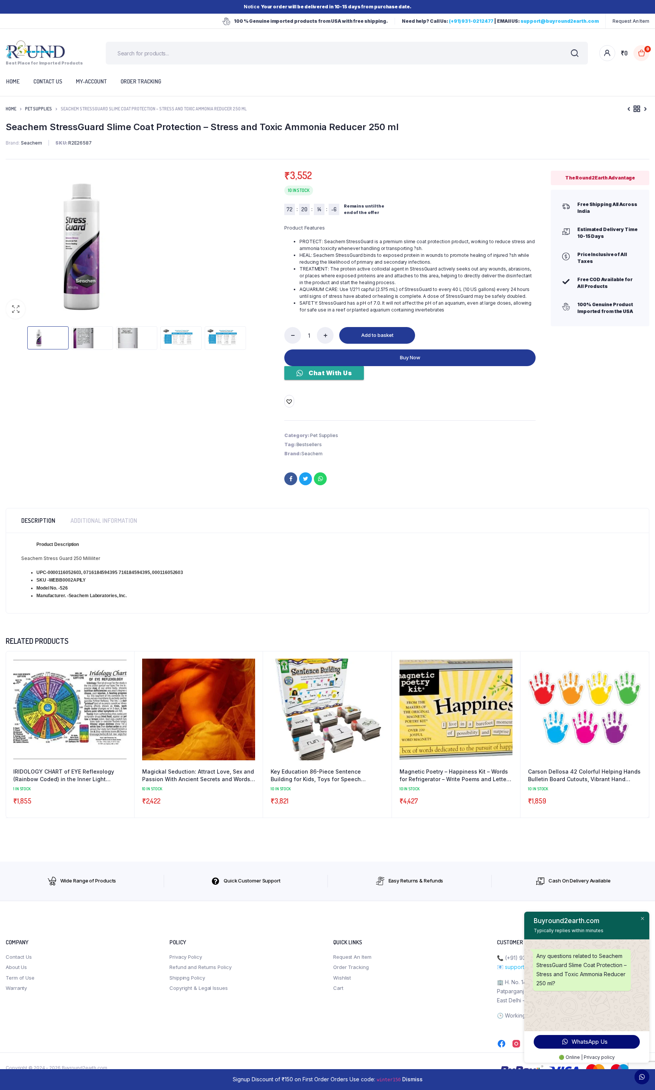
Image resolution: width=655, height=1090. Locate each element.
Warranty (16, 988)
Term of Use (20, 978)
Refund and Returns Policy (200, 967)
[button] (15, 309)
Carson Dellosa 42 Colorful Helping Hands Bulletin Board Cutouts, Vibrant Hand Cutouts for (584, 775)
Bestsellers (309, 444)
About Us (16, 967)
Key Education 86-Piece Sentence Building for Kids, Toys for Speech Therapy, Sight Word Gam (316, 775)
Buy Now (410, 357)
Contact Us (19, 957)
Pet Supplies (38, 109)
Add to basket (377, 335)
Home (11, 109)
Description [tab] (38, 520)
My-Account (91, 81)
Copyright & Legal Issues (198, 988)
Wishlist (342, 978)
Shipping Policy (187, 978)
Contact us (47, 81)
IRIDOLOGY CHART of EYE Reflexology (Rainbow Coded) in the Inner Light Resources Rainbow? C (63, 775)
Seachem (311, 453)
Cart (338, 988)
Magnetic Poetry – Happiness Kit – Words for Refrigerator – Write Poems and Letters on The (455, 775)
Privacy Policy (185, 957)
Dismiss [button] (412, 1079)
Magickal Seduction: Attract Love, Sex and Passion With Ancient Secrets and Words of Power (198, 775)
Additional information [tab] (104, 520)
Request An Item (631, 21)
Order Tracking (141, 81)
